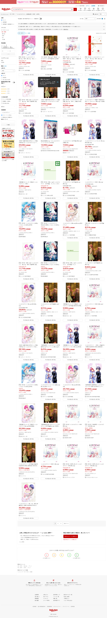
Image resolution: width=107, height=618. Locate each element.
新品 (2, 60)
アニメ (30, 566)
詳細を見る (65, 29)
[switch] (14, 82)
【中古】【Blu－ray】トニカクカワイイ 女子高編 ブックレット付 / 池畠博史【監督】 (50, 183)
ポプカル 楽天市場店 (68, 396)
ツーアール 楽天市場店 (91, 111)
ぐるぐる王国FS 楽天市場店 (92, 274)
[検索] (75, 9)
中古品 (2, 62)
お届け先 (3, 68)
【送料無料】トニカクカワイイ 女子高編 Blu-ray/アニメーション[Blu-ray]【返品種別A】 (50, 347)
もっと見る (22, 541)
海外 (6, 66)
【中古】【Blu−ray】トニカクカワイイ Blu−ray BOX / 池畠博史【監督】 (28, 101)
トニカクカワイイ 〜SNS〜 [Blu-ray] (94, 182)
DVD (25, 567)
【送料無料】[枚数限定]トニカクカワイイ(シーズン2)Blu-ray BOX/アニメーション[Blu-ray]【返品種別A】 (94, 386)
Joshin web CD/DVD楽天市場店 (49, 357)
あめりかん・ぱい (24, 194)
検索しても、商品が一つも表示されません (30, 539)
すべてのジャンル (4, 14)
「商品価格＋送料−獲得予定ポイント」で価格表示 (27, 18)
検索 (9, 54)
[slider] (1, 48)
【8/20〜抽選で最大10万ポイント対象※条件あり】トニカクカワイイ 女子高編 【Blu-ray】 (50, 101)
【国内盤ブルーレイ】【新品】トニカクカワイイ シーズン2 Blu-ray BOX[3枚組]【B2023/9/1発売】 (72, 347)
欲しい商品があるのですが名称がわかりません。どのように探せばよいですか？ (38, 535)
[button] (101, 6)
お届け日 (3, 73)
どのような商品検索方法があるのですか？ (30, 537)
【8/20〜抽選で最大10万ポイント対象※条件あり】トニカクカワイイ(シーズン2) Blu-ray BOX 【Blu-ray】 (28, 142)
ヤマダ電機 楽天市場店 (91, 235)
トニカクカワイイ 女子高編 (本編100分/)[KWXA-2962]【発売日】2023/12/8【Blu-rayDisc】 (28, 465)
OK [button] (58, 82)
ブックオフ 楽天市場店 (25, 70)
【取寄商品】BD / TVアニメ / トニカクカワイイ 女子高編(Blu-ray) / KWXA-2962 (50, 426)
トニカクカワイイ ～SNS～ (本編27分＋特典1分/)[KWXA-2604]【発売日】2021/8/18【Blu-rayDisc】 (94, 347)
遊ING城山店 (45, 236)
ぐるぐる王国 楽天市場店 (91, 154)
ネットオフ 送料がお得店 (25, 113)
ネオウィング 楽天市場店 (69, 235)
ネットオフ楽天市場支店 (25, 276)
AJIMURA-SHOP (67, 437)
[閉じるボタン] (104, 23)
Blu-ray (25, 566)
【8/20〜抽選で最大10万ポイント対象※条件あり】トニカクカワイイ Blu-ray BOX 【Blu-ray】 (28, 347)
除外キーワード (4, 119)
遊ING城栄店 (23, 236)
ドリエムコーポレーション (92, 477)
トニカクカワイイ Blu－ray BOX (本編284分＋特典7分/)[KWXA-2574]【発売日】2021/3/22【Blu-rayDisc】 (28, 505)
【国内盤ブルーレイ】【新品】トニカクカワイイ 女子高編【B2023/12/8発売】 (72, 305)
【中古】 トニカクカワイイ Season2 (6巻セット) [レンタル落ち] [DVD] (50, 225)
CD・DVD (20, 566)
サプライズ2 (45, 436)
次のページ (66, 523)
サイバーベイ (89, 357)
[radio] (1, 20)
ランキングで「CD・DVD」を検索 (25, 571)
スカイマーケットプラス (69, 477)
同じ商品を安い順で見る (28, 74)
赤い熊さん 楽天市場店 (47, 68)
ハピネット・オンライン (47, 111)
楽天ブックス (67, 152)
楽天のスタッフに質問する (71, 536)
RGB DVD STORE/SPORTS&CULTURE (50, 150)
